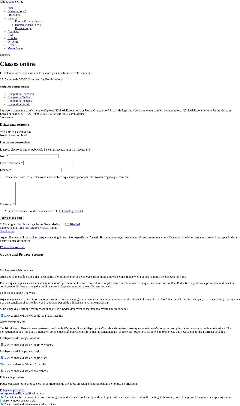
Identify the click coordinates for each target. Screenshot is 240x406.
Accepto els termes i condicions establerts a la (43, 211)
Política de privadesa (12, 390)
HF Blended (72, 224)
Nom (4, 156)
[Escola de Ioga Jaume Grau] (11, 1)
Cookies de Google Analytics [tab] (17, 292)
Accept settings (9, 393)
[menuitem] (124, 8)
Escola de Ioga (54, 79)
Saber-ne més (17, 247)
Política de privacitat (71, 211)
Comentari (7, 204)
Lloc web (5, 169)
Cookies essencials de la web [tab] (17, 270)
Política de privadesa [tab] (12, 377)
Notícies (5, 54)
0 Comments (33, 79)
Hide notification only (31, 393)
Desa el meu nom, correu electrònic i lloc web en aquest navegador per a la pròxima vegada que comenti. (66, 177)
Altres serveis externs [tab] (12, 322)
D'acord (4, 247)
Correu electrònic (11, 163)
